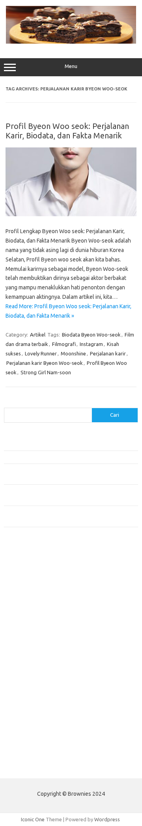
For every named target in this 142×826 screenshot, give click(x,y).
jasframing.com (26, 635)
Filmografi (64, 344)
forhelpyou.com (26, 687)
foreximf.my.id (25, 642)
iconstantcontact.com (33, 619)
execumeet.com (27, 567)
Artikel (37, 334)
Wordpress (107, 819)
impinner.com (23, 627)
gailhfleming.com (28, 695)
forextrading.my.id (30, 665)
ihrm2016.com (25, 718)
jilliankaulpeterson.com (35, 733)
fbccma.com (22, 574)
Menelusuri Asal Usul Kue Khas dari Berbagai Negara (63, 444)
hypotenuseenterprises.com (41, 612)
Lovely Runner (41, 353)
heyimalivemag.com (31, 702)
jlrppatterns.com (27, 741)
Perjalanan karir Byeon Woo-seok (44, 363)
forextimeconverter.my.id (38, 673)
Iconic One (33, 819)
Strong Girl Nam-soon (46, 372)
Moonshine (73, 353)
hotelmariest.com (28, 605)
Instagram (91, 344)
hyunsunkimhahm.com (33, 710)
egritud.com (22, 680)
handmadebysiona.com (35, 597)
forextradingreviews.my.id (39, 657)
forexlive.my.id (25, 650)
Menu (71, 66)
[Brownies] (71, 42)
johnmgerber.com (28, 748)
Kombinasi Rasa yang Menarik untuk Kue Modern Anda (65, 457)
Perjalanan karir (108, 353)
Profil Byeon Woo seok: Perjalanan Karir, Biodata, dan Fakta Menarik (67, 130)
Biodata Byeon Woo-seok (91, 334)
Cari (8, 403)
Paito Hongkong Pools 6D (34, 766)
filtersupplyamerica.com (36, 582)
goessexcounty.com (32, 589)
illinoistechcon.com (30, 725)
